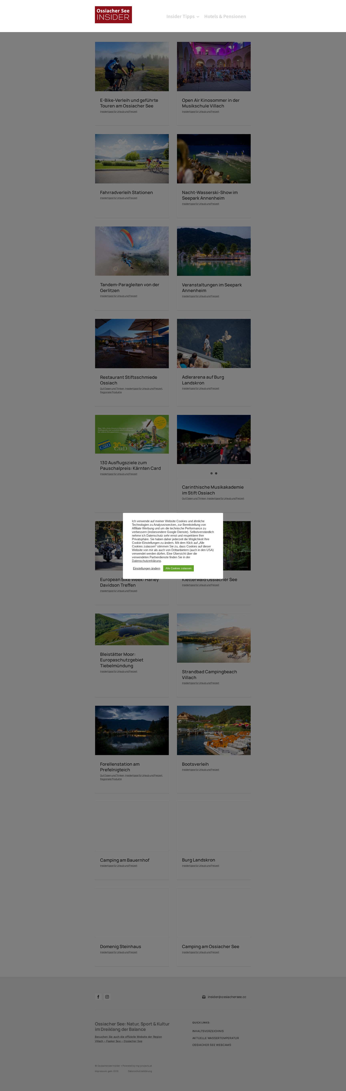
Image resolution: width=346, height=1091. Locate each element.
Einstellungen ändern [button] (146, 568)
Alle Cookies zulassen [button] (178, 568)
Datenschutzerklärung (146, 560)
